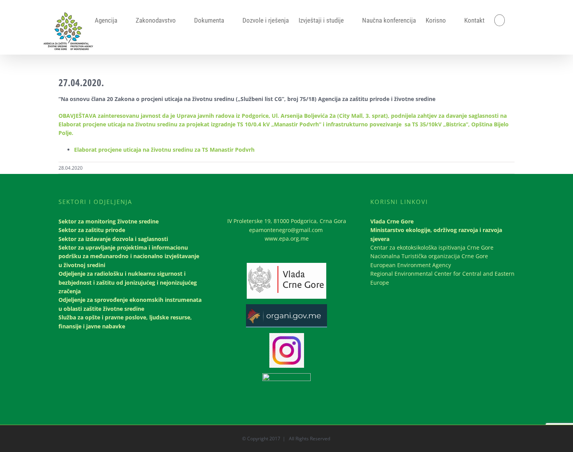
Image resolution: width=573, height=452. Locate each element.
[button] (499, 20)
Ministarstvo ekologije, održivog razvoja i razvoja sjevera (436, 234)
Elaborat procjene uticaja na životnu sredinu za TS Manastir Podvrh (164, 149)
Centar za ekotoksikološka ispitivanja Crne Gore (431, 247)
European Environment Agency (410, 265)
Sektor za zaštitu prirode (91, 230)
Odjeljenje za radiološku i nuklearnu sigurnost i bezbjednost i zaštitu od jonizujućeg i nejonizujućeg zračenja (127, 282)
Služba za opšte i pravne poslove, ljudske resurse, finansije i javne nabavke (125, 322)
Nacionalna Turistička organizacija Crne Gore (429, 256)
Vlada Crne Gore (392, 221)
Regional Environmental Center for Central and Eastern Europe (442, 278)
